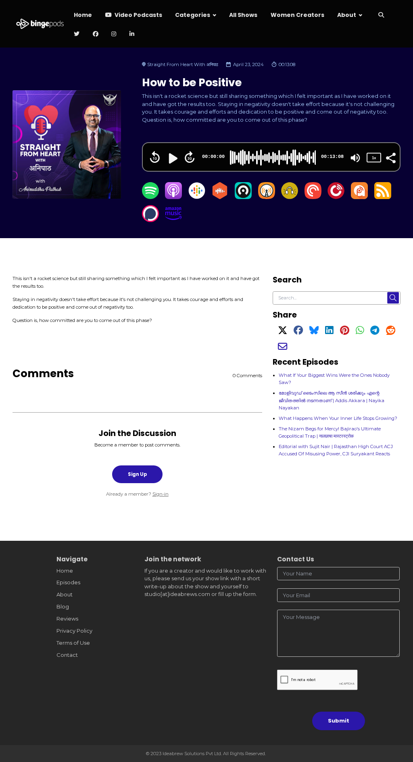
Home (83, 15)
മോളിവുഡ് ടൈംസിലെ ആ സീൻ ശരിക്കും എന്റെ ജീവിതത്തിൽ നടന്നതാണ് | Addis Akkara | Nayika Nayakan (331, 400)
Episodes (68, 582)
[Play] (172, 158)
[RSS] (382, 197)
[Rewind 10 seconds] (155, 157)
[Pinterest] (344, 332)
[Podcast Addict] (359, 197)
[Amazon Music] (173, 220)
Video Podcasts (137, 15)
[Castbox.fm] (219, 197)
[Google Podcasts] (196, 197)
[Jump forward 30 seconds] (189, 157)
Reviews (67, 618)
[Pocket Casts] (313, 197)
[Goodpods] (289, 197)
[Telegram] (375, 332)
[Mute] (355, 158)
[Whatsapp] (360, 332)
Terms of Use (73, 642)
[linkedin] (132, 34)
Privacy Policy (74, 630)
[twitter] (76, 34)
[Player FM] (335, 197)
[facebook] (95, 34)
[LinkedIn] (329, 332)
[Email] (282, 348)
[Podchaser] (150, 220)
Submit (338, 721)
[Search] (381, 15)
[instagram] (114, 34)
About (346, 15)
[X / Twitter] (282, 332)
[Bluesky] (314, 332)
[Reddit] (390, 332)
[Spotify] (150, 197)
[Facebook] (298, 332)
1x (374, 158)
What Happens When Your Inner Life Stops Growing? (338, 418)
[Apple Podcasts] (173, 197)
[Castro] (243, 197)
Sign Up (137, 474)
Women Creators (297, 15)
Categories (192, 15)
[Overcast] (266, 197)
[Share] (390, 157)
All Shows (243, 15)
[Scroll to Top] (397, 720)
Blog (62, 606)
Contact (67, 655)
